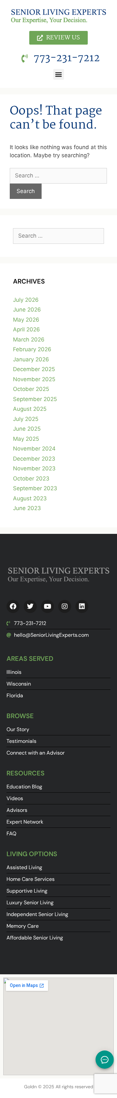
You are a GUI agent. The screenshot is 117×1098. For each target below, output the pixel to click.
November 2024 (34, 448)
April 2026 (26, 329)
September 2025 (35, 399)
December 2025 (34, 369)
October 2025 (31, 389)
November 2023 (34, 468)
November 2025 (34, 379)
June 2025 (27, 428)
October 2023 (31, 478)
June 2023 (27, 508)
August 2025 (29, 409)
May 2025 (26, 439)
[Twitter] (30, 606)
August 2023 (30, 498)
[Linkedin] (81, 606)
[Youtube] (47, 606)
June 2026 (27, 309)
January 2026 (31, 359)
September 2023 (35, 488)
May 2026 (26, 319)
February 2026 (32, 349)
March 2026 (29, 339)
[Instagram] (64, 606)
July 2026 (26, 300)
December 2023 (34, 458)
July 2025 (25, 419)
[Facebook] (13, 606)
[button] (58, 74)
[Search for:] (58, 175)
